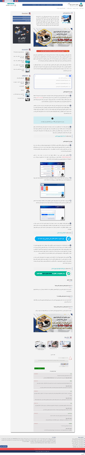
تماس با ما (36, 449)
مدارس (60, 4)
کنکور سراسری (56, 4)
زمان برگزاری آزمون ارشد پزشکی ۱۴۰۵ (19, 52)
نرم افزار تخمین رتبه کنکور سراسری (78, 445)
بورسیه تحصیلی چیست (20, 98)
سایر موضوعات (34, 4)
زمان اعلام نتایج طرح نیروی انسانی (58, 268)
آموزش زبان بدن (21, 86)
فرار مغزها (22, 90)
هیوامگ (39, 449)
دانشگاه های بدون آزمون (50, 4)
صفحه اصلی (81, 8)
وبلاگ (47, 449)
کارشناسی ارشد (43, 4)
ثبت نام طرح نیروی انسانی (60, 136)
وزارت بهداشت (69, 8)
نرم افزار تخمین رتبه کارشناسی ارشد (78, 439)
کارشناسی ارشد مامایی (61, 233)
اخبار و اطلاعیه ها (43, 449)
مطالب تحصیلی (75, 8)
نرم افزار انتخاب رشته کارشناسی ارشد (78, 441)
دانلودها (49, 449)
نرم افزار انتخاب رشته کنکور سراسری (78, 443)
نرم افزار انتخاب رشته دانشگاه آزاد (78, 447)
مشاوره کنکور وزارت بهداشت (61, 8)
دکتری (38, 4)
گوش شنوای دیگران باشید (20, 78)
